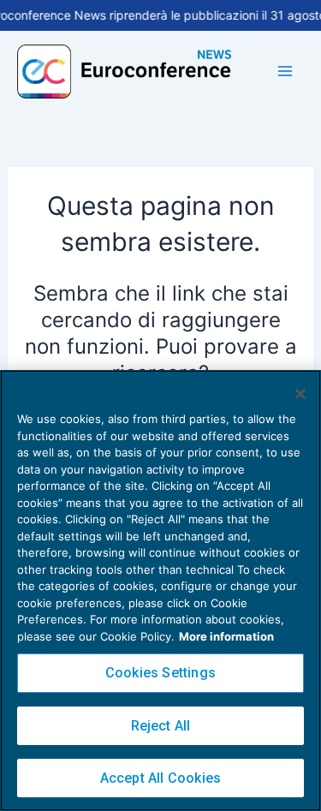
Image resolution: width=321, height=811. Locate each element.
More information (226, 636)
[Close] (300, 394)
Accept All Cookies (161, 778)
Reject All (161, 726)
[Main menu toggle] (285, 71)
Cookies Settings (160, 673)
